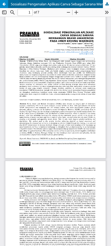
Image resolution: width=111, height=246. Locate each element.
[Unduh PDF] (107, 4)
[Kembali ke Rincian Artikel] (4, 4)
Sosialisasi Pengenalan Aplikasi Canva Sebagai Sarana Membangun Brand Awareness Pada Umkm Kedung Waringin (61, 4)
